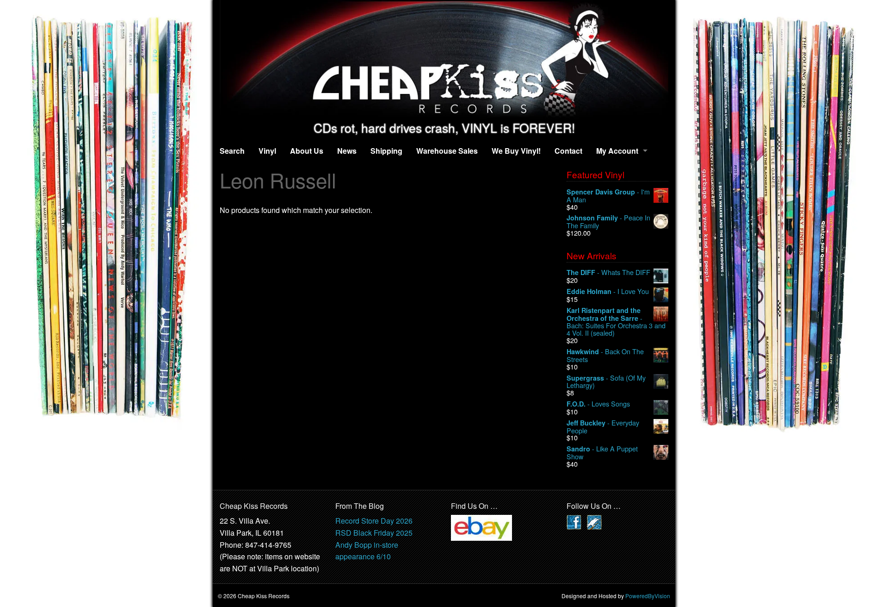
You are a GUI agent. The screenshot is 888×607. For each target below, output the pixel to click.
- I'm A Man (608, 195)
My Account (617, 150)
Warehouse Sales (447, 150)
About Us (306, 150)
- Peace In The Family (608, 221)
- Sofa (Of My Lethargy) (606, 381)
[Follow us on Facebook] (574, 521)
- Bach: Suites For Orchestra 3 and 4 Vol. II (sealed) (616, 322)
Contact (568, 150)
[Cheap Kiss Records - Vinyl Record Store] (444, 60)
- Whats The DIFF (608, 272)
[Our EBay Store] (481, 527)
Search (232, 150)
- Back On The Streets (605, 355)
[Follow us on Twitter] (594, 521)
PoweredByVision (647, 596)
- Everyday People (603, 426)
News (347, 150)
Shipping (386, 150)
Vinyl (267, 150)
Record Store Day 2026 (374, 520)
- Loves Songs (598, 404)
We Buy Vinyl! (516, 150)
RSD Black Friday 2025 (374, 532)
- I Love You (608, 291)
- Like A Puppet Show (602, 452)
